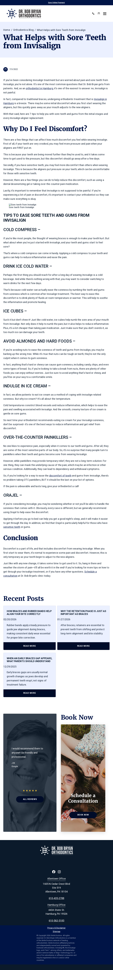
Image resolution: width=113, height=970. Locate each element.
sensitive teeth (11, 527)
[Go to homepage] (47, 13)
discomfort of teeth (60, 475)
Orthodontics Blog (23, 30)
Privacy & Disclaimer (56, 928)
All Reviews (30, 799)
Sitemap (56, 932)
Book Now (83, 815)
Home (6, 30)
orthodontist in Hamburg (39, 88)
